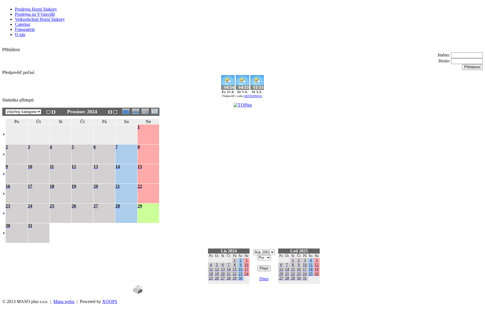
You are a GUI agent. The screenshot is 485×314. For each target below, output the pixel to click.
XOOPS (109, 301)
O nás (20, 34)
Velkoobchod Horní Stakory (40, 19)
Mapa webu (63, 301)
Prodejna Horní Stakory (36, 9)
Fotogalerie (25, 29)
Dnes (264, 278)
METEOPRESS (253, 96)
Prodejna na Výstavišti (35, 14)
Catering (22, 24)
